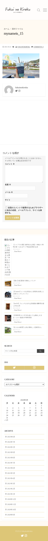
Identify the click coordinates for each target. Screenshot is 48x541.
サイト (7, 200)
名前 (8, 185)
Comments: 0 (38, 47)
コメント (10, 164)
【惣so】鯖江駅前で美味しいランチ (24, 281)
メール (9, 192)
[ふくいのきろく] (17, 10)
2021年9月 (11, 452)
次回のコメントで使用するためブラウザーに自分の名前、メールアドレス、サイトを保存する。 (24, 210)
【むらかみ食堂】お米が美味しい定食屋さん (27, 327)
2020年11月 (11, 504)
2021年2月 (11, 489)
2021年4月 (11, 478)
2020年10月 (11, 510)
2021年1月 (11, 494)
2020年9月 (11, 515)
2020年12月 (11, 499)
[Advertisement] (24, 122)
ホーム (6, 29)
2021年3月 (11, 483)
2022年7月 (11, 442)
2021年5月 (11, 473)
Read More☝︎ (18, 251)
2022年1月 (11, 447)
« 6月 (6, 420)
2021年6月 (11, 468)
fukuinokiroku (23, 47)
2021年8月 (11, 458)
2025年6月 (11, 437)
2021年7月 (11, 463)
